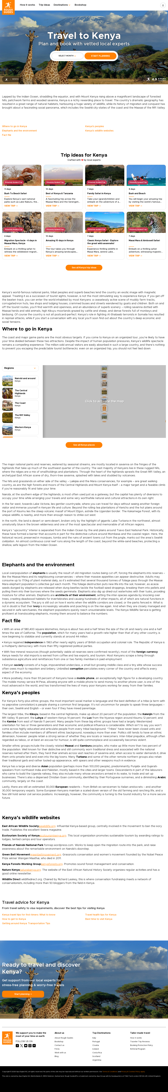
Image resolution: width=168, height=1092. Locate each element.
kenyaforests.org (52, 864)
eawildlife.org (47, 826)
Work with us (60, 1053)
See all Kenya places (84, 445)
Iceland (95, 1049)
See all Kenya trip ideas (84, 268)
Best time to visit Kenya (98, 919)
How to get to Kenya (14, 919)
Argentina (96, 1060)
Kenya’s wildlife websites (99, 131)
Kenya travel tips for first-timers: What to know (28, 915)
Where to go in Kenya (14, 126)
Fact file (6, 135)
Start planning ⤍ (23, 994)
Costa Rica (97, 1053)
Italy (94, 1038)
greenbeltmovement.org (45, 854)
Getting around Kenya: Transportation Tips (26, 923)
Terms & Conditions (110, 1071)
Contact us (59, 1045)
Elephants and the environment (19, 131)
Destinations (61, 5)
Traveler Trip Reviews (140, 1042)
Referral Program (137, 1049)
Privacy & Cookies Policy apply (133, 1071)
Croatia (95, 1045)
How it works (27, 5)
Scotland (96, 1056)
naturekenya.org (30, 870)
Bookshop (80, 5)
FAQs (57, 1049)
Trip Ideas (44, 5)
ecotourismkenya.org (53, 835)
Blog (57, 1056)
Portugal (96, 1042)
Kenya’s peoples (94, 126)
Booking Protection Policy (141, 1045)
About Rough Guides (64, 1038)
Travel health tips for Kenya (100, 915)
